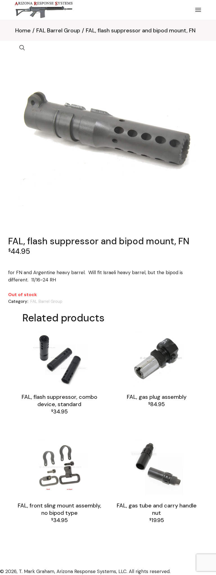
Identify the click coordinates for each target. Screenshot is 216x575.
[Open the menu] (198, 10)
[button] (22, 48)
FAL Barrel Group (46, 301)
